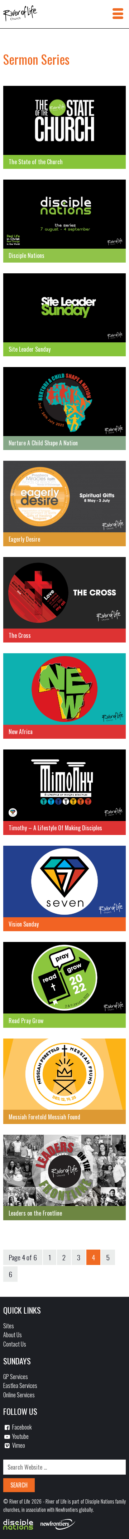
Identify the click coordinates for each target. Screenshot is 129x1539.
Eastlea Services (20, 1385)
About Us (12, 1334)
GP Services (15, 1376)
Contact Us (14, 1344)
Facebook (21, 1427)
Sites (8, 1325)
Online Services (19, 1395)
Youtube (20, 1436)
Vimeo (18, 1445)
